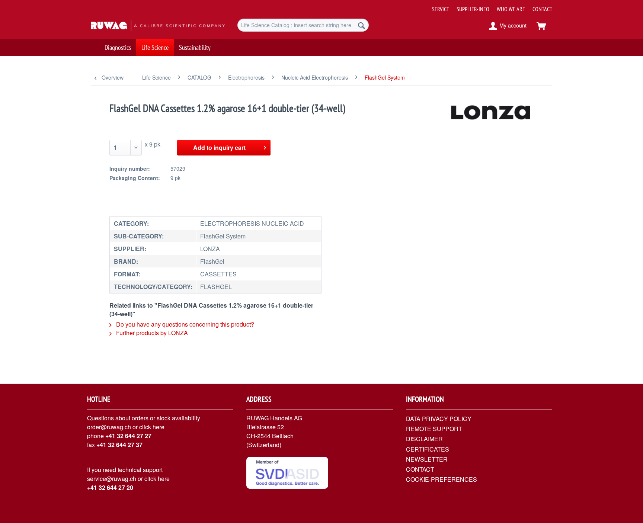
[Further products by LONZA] (491, 116)
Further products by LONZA (151, 332)
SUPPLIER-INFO (473, 9)
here (158, 427)
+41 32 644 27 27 (128, 435)
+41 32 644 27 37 (119, 444)
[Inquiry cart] (545, 26)
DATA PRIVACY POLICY (438, 418)
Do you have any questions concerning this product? (184, 324)
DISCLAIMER (424, 438)
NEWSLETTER (427, 459)
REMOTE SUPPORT (434, 428)
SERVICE (440, 9)
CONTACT (542, 9)
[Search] (361, 25)
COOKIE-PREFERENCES (441, 479)
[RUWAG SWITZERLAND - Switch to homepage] (147, 26)
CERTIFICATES (427, 449)
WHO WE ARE (511, 9)
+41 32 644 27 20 (110, 487)
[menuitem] (489, 6)
